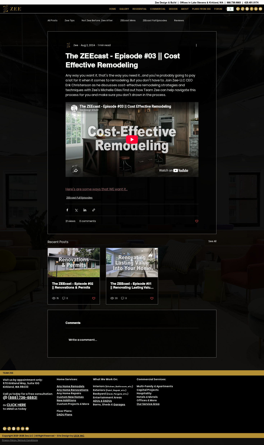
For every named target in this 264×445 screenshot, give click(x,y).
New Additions (66, 400)
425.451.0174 (251, 2)
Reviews (179, 20)
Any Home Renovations (72, 390)
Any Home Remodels (70, 386)
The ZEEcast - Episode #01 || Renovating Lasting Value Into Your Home (131, 285)
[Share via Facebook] (67, 210)
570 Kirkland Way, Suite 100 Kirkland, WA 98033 (21, 385)
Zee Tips (70, 20)
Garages (119, 404)
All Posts (52, 20)
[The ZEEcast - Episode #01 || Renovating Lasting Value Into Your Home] (132, 262)
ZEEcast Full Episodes (155, 20)
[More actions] (196, 45)
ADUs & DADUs (102, 401)
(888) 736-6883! (22, 397)
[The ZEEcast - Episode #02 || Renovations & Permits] (74, 262)
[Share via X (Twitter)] (76, 210)
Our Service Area (148, 404)
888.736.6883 (234, 2)
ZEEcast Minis (128, 20)
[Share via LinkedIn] (85, 210)
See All (212, 241)
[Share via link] (93, 210)
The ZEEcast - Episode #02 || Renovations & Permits (72, 285)
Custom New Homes (70, 397)
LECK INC (79, 435)
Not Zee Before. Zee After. (97, 20)
